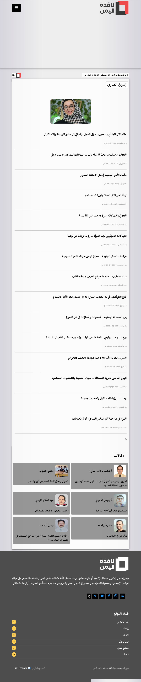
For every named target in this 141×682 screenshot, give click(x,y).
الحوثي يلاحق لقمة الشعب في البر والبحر (48, 481)
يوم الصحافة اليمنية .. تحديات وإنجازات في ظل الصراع (96, 317)
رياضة (126, 628)
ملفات (126, 635)
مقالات (119, 456)
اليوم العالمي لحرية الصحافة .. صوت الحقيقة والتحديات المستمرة (89, 378)
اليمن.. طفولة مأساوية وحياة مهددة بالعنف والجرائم (97, 358)
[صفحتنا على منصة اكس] (89, 596)
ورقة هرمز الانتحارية (116, 536)
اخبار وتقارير (123, 622)
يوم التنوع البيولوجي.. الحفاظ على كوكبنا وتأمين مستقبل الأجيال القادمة (86, 337)
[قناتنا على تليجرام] (95, 596)
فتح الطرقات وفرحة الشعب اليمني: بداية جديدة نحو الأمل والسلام (90, 297)
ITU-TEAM (21, 668)
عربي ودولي (124, 641)
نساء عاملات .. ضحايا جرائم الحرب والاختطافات (99, 276)
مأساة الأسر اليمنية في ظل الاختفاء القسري (103, 175)
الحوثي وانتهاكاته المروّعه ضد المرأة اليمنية (103, 215)
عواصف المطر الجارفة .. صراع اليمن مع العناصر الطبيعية (94, 256)
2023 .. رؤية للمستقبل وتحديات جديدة (104, 398)
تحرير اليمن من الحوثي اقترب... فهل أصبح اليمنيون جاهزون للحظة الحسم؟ (100, 483)
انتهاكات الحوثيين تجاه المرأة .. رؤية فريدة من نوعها (97, 236)
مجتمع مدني (123, 648)
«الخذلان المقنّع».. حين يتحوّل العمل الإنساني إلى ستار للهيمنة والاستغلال (85, 134)
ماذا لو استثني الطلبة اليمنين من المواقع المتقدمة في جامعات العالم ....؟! (42, 538)
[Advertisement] (70, 42)
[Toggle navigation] (16, 8)
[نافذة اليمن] (113, 8)
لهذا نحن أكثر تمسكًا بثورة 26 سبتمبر (105, 195)
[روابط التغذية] (122, 596)
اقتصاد (126, 654)
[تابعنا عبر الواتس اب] (115, 596)
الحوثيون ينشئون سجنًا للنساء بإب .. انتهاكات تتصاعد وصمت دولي (89, 154)
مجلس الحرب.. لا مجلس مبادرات (51, 511)
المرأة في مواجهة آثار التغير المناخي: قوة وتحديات (99, 418)
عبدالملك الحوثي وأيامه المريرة (111, 511)
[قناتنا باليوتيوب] (102, 596)
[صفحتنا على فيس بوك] (109, 596)
